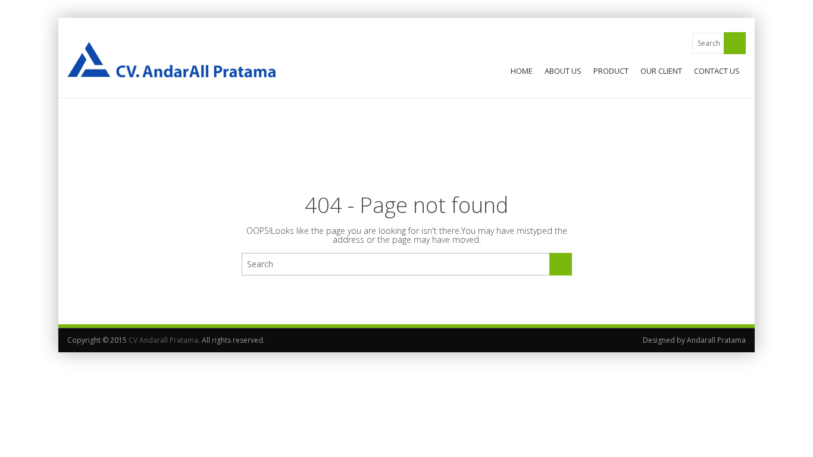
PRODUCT (610, 70)
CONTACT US (717, 70)
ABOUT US (563, 70)
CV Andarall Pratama (163, 340)
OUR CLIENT (661, 70)
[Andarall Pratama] (171, 59)
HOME (522, 70)
